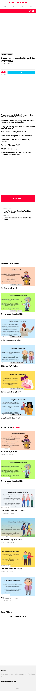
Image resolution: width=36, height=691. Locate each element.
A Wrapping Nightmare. (10, 598)
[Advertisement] (18, 32)
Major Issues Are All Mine (11, 340)
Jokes (19, 285)
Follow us (29, 11)
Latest (5, 7)
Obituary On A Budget (9, 366)
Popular (13, 7)
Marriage (20, 337)
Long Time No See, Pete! (10, 418)
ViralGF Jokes (18, 2)
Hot (22, 7)
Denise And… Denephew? (11, 392)
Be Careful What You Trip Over (13, 510)
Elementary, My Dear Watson (12, 539)
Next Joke (17, 199)
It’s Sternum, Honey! (9, 288)
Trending (31, 7)
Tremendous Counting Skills (12, 314)
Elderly (13, 285)
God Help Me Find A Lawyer (11, 569)
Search (33, 11)
